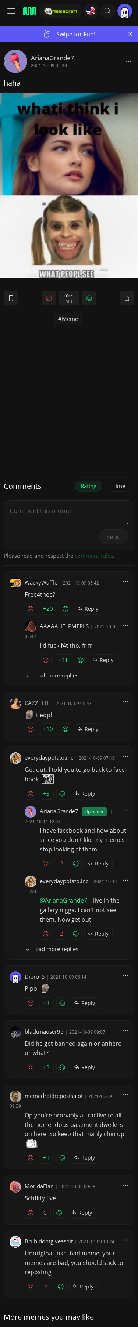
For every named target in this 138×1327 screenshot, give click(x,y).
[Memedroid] (29, 11)
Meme (70, 318)
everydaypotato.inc (49, 757)
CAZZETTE (37, 702)
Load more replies (55, 675)
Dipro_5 (34, 976)
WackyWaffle (41, 582)
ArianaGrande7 (52, 58)
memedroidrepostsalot (53, 1095)
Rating (88, 485)
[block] (128, 61)
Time (119, 485)
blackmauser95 (44, 1031)
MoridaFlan (39, 1186)
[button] (107, 11)
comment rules (94, 555)
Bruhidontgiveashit (48, 1241)
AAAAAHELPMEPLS (64, 626)
